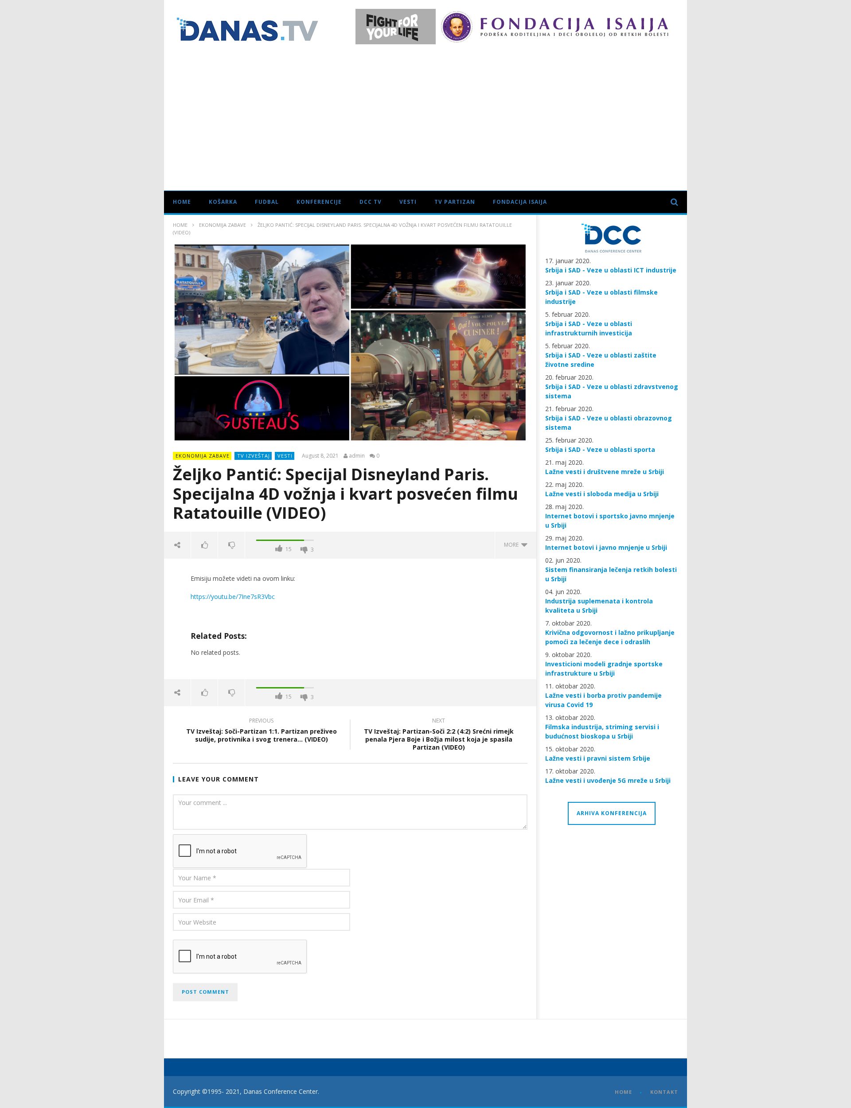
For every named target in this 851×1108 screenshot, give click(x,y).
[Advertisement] (425, 115)
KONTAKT (664, 1092)
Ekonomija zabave (222, 225)
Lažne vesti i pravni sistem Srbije (597, 758)
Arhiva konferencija (612, 813)
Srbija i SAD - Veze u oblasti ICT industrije (610, 270)
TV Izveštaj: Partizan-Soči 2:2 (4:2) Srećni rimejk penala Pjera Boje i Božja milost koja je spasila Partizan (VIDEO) (439, 735)
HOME (623, 1092)
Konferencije (319, 202)
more (512, 544)
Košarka (223, 202)
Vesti (408, 202)
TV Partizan (454, 202)
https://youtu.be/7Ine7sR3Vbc (233, 596)
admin (357, 455)
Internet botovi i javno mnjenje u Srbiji (606, 547)
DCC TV (370, 202)
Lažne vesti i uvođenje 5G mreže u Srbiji (608, 780)
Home (182, 202)
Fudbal (267, 202)
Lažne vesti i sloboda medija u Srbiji (602, 494)
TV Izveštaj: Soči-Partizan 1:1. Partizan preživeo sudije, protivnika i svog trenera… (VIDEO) (261, 731)
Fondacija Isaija (520, 202)
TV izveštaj (253, 455)
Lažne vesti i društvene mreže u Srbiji (604, 471)
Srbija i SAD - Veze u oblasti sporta (600, 449)
